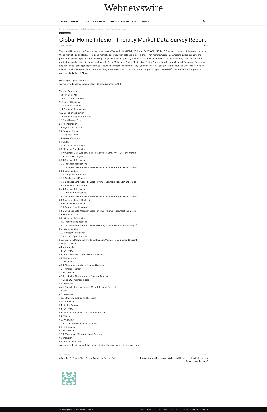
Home (64, 21)
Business (76, 21)
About (141, 409)
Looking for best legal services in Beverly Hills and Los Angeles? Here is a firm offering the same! (174, 359)
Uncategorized (72, 29)
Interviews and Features (122, 21)
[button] (204, 21)
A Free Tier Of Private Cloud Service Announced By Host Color (88, 358)
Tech (86, 21)
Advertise (194, 409)
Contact (157, 409)
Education (99, 21)
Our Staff (174, 409)
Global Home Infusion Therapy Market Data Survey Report (132, 39)
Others (143, 21)
